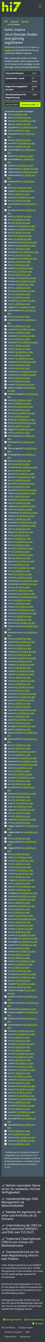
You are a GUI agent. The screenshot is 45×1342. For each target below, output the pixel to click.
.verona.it (21, 1112)
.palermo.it (22, 710)
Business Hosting (35, 1319)
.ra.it (19, 816)
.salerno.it (22, 886)
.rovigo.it (21, 880)
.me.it (19, 648)
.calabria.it (22, 506)
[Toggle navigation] (40, 6)
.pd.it (19, 703)
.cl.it (19, 316)
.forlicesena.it (21, 443)
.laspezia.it (22, 525)
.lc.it (19, 551)
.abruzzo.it (22, 120)
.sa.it (19, 883)
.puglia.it (21, 191)
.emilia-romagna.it (21, 389)
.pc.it (19, 754)
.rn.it (19, 863)
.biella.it (20, 268)
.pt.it (19, 780)
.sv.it (19, 909)
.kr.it (19, 378)
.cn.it (19, 381)
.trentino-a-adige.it (22, 992)
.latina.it (21, 532)
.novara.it (21, 680)
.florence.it (22, 423)
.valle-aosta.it (23, 168)
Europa (25, 21)
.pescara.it (22, 751)
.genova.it (21, 477)
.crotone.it (22, 374)
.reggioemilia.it (22, 849)
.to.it (19, 1050)
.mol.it (20, 661)
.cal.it (19, 503)
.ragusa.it (21, 809)
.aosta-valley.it (21, 151)
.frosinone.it (23, 467)
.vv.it (19, 1131)
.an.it (19, 140)
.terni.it (20, 964)
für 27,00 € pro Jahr (23, 271)
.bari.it (20, 235)
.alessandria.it (21, 135)
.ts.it (19, 1047)
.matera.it (21, 642)
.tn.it (19, 1040)
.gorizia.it (21, 483)
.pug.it (20, 806)
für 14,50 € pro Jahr (19, 114)
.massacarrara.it (22, 634)
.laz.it (19, 538)
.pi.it (19, 771)
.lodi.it (20, 574)
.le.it (19, 545)
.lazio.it (20, 541)
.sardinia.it (22, 896)
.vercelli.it (21, 1105)
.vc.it (19, 1108)
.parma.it (21, 713)
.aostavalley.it (21, 161)
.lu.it (19, 587)
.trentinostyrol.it (22, 1026)
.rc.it (19, 822)
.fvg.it (19, 460)
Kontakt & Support (13, 1332)
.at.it (19, 219)
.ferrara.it (21, 413)
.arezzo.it (21, 197)
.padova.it (21, 697)
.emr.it (20, 400)
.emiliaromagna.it (23, 395)
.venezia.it (22, 1086)
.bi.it (19, 265)
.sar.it (19, 889)
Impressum (25, 1336)
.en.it (19, 403)
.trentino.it (22, 1009)
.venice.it (21, 1089)
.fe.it (19, 410)
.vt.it (19, 1144)
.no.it (19, 677)
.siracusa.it (22, 919)
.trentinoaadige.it (23, 1014)
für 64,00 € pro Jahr (22, 117)
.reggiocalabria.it (23, 834)
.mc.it (19, 600)
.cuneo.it (21, 384)
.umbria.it (21, 1070)
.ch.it (19, 348)
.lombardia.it (23, 580)
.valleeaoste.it (21, 183)
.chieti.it (21, 352)
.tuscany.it (22, 977)
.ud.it (19, 1060)
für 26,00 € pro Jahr (21, 287)
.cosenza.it (22, 361)
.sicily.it (20, 928)
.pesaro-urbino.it (23, 734)
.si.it (19, 912)
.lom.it (20, 577)
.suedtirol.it (22, 945)
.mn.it (20, 616)
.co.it (19, 355)
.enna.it (20, 406)
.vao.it (20, 1076)
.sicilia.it (21, 925)
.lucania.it (21, 593)
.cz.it (19, 345)
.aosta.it (21, 156)
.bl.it (19, 248)
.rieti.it (20, 857)
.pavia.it (20, 719)
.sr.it (19, 948)
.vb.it (19, 1102)
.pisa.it (20, 774)
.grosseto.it (22, 490)
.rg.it (19, 813)
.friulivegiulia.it (22, 456)
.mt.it (19, 645)
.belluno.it (22, 245)
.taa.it (19, 987)
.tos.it (19, 970)
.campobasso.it (22, 321)
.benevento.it (23, 252)
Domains (14, 21)
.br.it (19, 297)
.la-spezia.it (22, 522)
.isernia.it (21, 499)
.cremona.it (22, 371)
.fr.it (19, 464)
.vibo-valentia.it (22, 1120)
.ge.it (19, 470)
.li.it (18, 564)
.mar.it (20, 619)
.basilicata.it (22, 242)
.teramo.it (21, 961)
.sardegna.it (22, 893)
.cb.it (19, 326)
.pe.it (19, 748)
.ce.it (19, 332)
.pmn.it (20, 767)
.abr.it (19, 117)
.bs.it (19, 294)
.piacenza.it (22, 758)
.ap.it (19, 200)
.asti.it (20, 216)
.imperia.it (22, 493)
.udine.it (21, 1063)
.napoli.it (21, 674)
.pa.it (19, 706)
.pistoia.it (21, 777)
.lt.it (19, 535)
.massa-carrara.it (23, 628)
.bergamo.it (22, 258)
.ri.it (19, 854)
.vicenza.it (21, 1137)
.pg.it (19, 729)
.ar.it (19, 194)
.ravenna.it (22, 819)
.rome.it (21, 873)
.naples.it (21, 671)
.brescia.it (21, 291)
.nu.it (19, 684)
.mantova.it (22, 613)
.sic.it (19, 922)
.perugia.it (22, 726)
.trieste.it (21, 1044)
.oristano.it (22, 693)
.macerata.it (22, 597)
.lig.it (19, 558)
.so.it (19, 932)
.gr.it (19, 486)
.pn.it (19, 784)
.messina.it (22, 651)
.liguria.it (21, 561)
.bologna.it (22, 278)
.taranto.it (22, 951)
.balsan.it (21, 229)
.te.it (19, 958)
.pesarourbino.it (22, 740)
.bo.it (19, 274)
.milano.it (21, 610)
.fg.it (19, 426)
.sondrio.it (22, 935)
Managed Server (14, 1319)
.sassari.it (21, 899)
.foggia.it (21, 429)
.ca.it (19, 304)
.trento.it (21, 1031)
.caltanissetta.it (22, 312)
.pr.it (19, 716)
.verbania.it (22, 1099)
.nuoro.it (21, 687)
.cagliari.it (21, 307)
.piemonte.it (23, 764)
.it (18, 114)
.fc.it (19, 432)
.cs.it (19, 365)
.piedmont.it (23, 761)
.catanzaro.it (23, 342)
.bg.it (19, 261)
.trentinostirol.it (22, 1020)
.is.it (19, 496)
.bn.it (19, 255)
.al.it (19, 130)
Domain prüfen (28, 104)
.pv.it (19, 723)
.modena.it (22, 658)
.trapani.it (21, 983)
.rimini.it (21, 860)
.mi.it (19, 603)
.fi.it (19, 416)
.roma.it (21, 870)
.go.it (19, 480)
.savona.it (21, 906)
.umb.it (20, 1066)
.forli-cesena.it (21, 437)
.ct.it (19, 339)
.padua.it (21, 700)
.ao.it (19, 146)
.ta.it (19, 954)
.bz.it (19, 287)
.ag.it (19, 124)
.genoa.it (21, 473)
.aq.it (19, 519)
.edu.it (20, 271)
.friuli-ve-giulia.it (22, 450)
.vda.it (20, 187)
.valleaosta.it (23, 172)
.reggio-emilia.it (22, 843)
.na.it (19, 667)
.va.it (19, 1073)
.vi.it (19, 1134)
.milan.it (21, 606)
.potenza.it (22, 793)
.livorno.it (21, 567)
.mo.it (20, 654)
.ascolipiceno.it (22, 212)
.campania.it (23, 512)
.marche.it (22, 623)
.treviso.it (21, 1034)
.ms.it (19, 638)
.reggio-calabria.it (23, 827)
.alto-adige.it (23, 938)
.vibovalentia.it (22, 1126)
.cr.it (19, 368)
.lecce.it (20, 548)
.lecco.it (20, 554)
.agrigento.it (23, 127)
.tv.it (19, 1037)
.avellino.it (22, 226)
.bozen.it (21, 284)
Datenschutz (10, 1336)
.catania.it (21, 335)
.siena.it (20, 915)
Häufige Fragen (25, 1327)
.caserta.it (21, 329)
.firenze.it (21, 419)
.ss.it (19, 902)
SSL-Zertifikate (8, 1327)
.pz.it (19, 796)
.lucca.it (20, 590)
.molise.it (21, 664)
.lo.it (19, 571)
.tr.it (19, 967)
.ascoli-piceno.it (22, 205)
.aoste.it (21, 165)
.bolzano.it (22, 281)
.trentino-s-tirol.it (23, 998)
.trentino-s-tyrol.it (23, 1004)
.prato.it (21, 803)
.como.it (21, 358)
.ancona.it (21, 143)
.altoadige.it (22, 941)
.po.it (19, 800)
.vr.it (19, 1115)
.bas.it (20, 239)
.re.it (19, 838)
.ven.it (20, 1092)
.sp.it (19, 529)
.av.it (19, 222)
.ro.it (19, 876)
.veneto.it (21, 1095)
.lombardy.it (22, 584)
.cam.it (20, 509)
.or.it (19, 690)
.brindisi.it (22, 300)
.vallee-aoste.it (21, 177)
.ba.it (19, 232)
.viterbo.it (21, 1140)
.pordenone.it (21, 789)
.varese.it (21, 1079)
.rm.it (19, 867)
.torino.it (21, 1053)
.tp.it (19, 980)
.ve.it (19, 1082)
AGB (27, 1332)
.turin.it (20, 1057)
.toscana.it (22, 974)
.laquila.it (21, 516)
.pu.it (19, 745)
